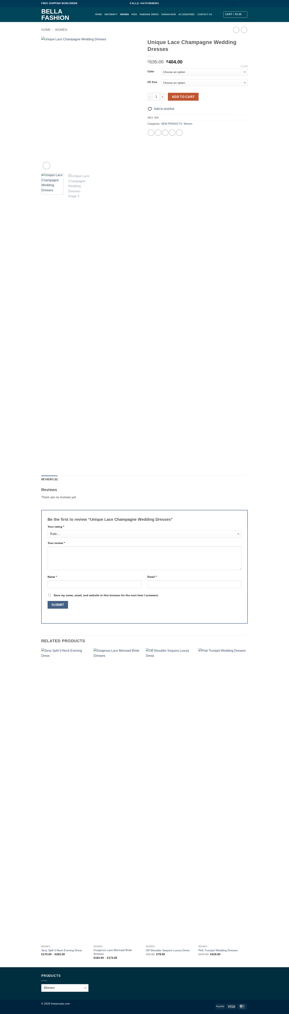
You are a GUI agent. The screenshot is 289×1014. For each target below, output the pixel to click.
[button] (235, 14)
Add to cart (183, 96)
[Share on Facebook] (151, 132)
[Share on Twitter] (158, 132)
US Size (152, 82)
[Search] (233, 3)
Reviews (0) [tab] (49, 479)
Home (46, 29)
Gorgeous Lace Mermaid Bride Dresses (113, 952)
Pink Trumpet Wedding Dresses (218, 950)
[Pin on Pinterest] (172, 132)
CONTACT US (204, 14)
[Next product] (236, 30)
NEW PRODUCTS (171, 123)
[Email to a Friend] (165, 132)
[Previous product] (244, 30)
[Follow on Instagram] (246, 3)
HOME (98, 14)
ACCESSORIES (186, 14)
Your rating (56, 526)
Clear (244, 66)
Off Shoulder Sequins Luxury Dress (168, 950)
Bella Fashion (55, 14)
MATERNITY (111, 14)
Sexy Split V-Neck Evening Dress (61, 950)
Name (52, 576)
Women (124, 14)
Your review (56, 543)
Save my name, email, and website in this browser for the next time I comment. (106, 595)
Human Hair (168, 14)
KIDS (134, 14)
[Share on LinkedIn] (179, 132)
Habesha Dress (149, 14)
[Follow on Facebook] (242, 3)
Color (150, 71)
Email (151, 576)
